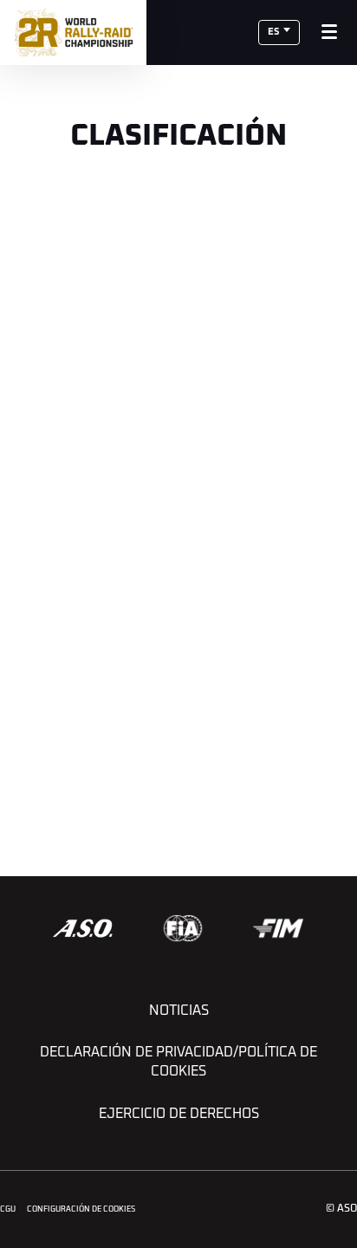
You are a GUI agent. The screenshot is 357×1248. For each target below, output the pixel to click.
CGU (8, 1209)
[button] (279, 32)
